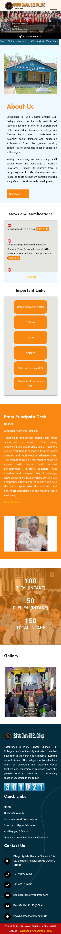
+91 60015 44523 (23, 884)
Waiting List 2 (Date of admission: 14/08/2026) (34, 41)
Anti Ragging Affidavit (16, 831)
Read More (15, 194)
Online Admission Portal (30, 306)
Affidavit (30, 352)
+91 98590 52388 (23, 873)
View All (30, 277)
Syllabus (30, 322)
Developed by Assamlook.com (35, 930)
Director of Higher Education (20, 825)
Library (30, 337)
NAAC (7, 806)
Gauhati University (14, 813)
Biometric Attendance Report (30, 383)
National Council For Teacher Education (26, 837)
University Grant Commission (20, 819)
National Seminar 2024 (30, 368)
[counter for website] (24, 786)
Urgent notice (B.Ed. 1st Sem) (21, 224)
